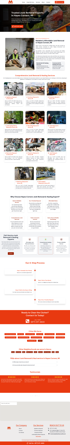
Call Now (11, 253)
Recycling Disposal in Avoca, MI (33, 126)
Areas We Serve (30, 2)
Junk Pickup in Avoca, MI (53, 153)
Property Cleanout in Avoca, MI (33, 153)
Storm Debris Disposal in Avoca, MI (43, 182)
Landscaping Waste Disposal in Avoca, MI (11, 126)
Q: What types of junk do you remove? (21, 362)
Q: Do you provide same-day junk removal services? (24, 365)
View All (40, 340)
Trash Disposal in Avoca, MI (53, 126)
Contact (48, 2)
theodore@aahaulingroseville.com (58, 433)
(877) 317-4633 (60, 2)
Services (38, 2)
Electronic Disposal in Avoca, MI (11, 153)
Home (23, 2)
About (43, 2)
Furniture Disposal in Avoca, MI (33, 97)
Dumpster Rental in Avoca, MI (54, 97)
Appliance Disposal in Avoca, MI (11, 97)
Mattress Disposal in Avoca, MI (22, 182)
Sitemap (46, 440)
